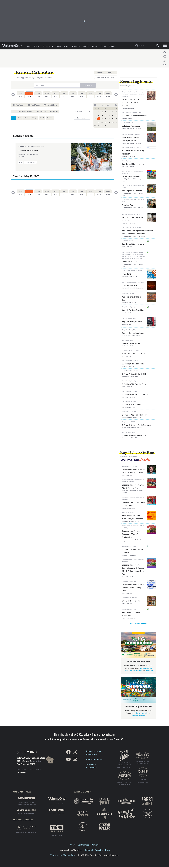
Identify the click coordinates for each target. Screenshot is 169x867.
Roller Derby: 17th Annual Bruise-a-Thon (131, 614)
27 (116, 122)
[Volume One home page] (13, 46)
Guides (66, 46)
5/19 (64, 95)
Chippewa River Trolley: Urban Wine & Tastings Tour (133, 486)
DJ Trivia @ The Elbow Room (133, 363)
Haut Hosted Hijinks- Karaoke (133, 244)
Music (26, 118)
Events (37, 46)
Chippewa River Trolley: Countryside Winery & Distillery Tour (131, 534)
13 (116, 115)
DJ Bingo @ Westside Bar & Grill (134, 435)
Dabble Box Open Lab (129, 261)
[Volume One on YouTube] (165, 65)
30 (102, 125)
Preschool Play (127, 205)
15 (98, 118)
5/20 (73, 95)
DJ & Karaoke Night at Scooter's (134, 115)
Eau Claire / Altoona (25, 111)
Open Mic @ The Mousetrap (132, 343)
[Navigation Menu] (165, 45)
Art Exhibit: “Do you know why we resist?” (133, 152)
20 (116, 118)
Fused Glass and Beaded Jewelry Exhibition (131, 139)
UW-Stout (149, 670)
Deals (58, 46)
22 (99, 122)
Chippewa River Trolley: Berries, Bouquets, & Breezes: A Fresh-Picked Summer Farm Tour (133, 569)
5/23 (99, 95)
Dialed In (76, 46)
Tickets (95, 46)
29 (99, 125)
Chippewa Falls (41, 111)
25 (109, 122)
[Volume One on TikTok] (165, 61)
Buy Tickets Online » (139, 623)
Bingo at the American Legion (133, 333)
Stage (34, 118)
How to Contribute (94, 759)
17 (105, 118)
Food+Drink (48, 46)
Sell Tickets (107, 77)
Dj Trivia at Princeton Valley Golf (134, 414)
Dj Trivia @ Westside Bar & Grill (134, 374)
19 (112, 118)
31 (105, 125)
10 (105, 115)
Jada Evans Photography (131, 126)
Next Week (35, 105)
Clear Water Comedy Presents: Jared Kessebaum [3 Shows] (133, 471)
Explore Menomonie (135, 670)
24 (106, 122)
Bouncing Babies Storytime (132, 190)
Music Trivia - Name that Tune (133, 353)
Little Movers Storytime (131, 176)
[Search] (157, 45)
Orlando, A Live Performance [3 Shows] (132, 551)
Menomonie (54, 111)
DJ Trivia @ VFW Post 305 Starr (134, 384)
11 (109, 115)
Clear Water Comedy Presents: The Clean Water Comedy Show (133, 587)
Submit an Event (105, 72)
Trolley (112, 46)
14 (95, 118)
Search (88, 85)
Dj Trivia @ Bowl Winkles (131, 404)
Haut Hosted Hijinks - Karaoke (133, 164)
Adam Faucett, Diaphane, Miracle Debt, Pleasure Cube (132, 517)
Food (42, 118)
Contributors (83, 844)
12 (112, 115)
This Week (19, 105)
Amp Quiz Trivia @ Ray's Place (133, 310)
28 (95, 125)
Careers (95, 844)
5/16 (38, 95)
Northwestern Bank (138, 715)
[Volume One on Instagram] (165, 56)
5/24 (108, 95)
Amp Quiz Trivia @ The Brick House (132, 298)
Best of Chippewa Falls (138, 706)
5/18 (55, 95)
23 (102, 122)
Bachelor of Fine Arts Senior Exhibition (132, 219)
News (29, 46)
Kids (19, 118)
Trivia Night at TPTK (129, 285)
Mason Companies (142, 713)
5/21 (81, 95)
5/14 (20, 95)
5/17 (47, 95)
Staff (72, 844)
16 (102, 118)
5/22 (90, 95)
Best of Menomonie (138, 661)
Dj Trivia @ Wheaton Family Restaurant (137, 425)
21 (95, 122)
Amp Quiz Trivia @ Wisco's (132, 321)
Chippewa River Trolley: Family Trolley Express (133, 504)
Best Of (86, 46)
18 (109, 118)
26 (113, 122)
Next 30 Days (51, 105)
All (13, 111)
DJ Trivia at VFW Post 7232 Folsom (135, 394)
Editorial (89, 850)
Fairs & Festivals (30, 162)
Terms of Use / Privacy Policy (63, 855)
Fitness (50, 118)
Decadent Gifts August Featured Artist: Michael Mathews (131, 102)
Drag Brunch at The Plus (131, 600)
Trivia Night (126, 274)
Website (99, 850)
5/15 (29, 95)
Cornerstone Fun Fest (28, 150)
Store (103, 46)
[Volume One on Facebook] (165, 52)
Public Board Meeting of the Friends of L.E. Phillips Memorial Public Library (138, 232)
